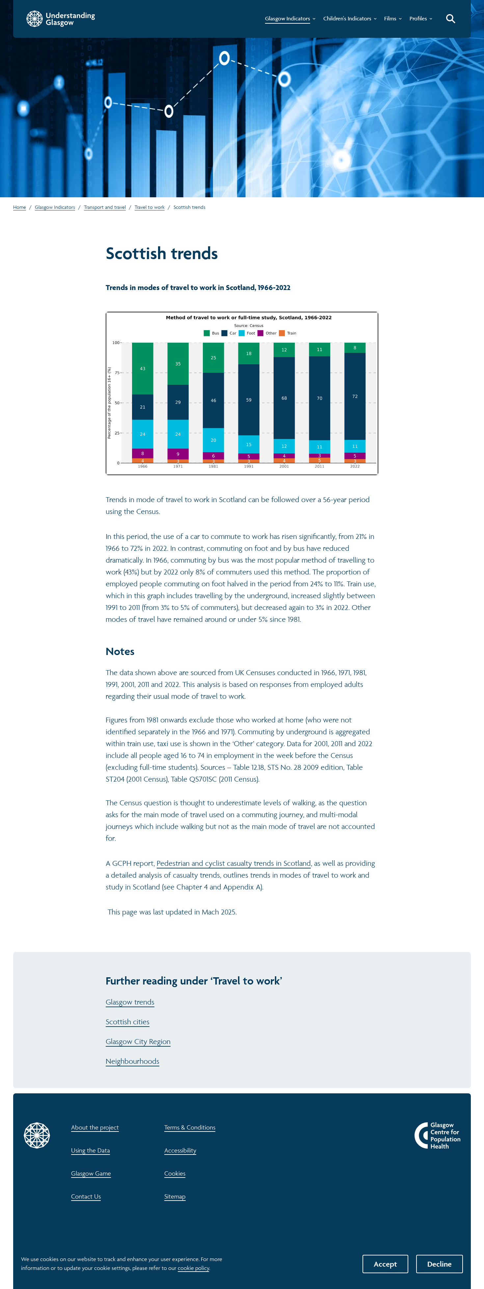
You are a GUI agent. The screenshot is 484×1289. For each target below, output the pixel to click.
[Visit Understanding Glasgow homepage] (60, 19)
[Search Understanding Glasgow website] (451, 19)
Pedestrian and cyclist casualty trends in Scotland (234, 863)
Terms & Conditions (189, 1127)
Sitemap (175, 1196)
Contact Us (86, 1196)
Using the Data (90, 1150)
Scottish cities (127, 1021)
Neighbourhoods (132, 1061)
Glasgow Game (91, 1173)
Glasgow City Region (138, 1041)
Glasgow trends (130, 1002)
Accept (385, 1264)
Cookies (174, 1173)
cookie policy (193, 1268)
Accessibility (180, 1150)
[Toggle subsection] (312, 20)
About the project (95, 1127)
